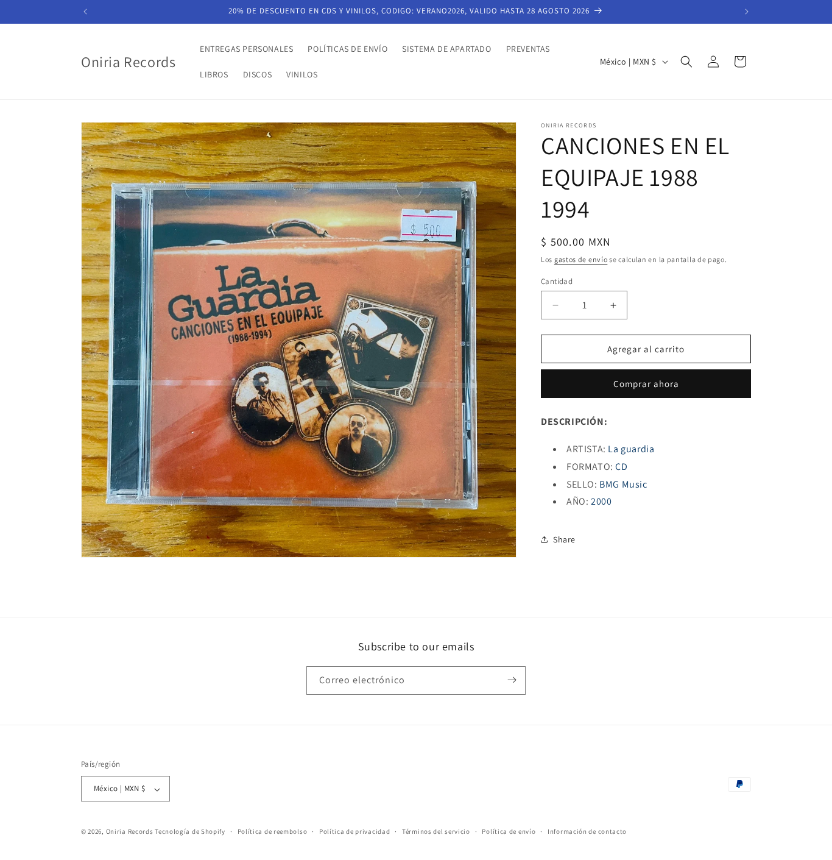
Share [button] (564, 539)
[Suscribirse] (511, 680)
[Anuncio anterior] (85, 11)
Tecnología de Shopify (190, 832)
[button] (686, 61)
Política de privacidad (354, 831)
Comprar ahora (646, 383)
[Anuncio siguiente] (746, 11)
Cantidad (557, 281)
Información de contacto (587, 831)
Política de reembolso (273, 831)
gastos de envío (581, 259)
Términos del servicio (436, 831)
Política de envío (508, 831)
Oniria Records (129, 832)
